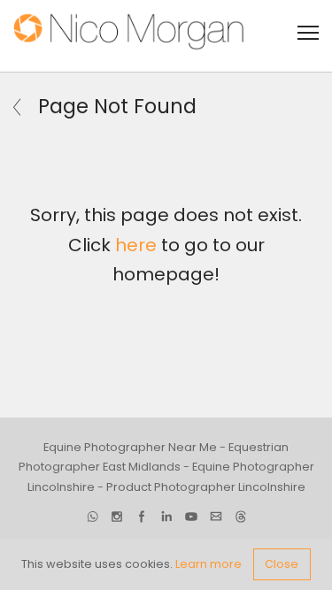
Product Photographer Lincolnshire (205, 486)
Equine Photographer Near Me (130, 447)
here (136, 245)
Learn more (208, 563)
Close (281, 563)
